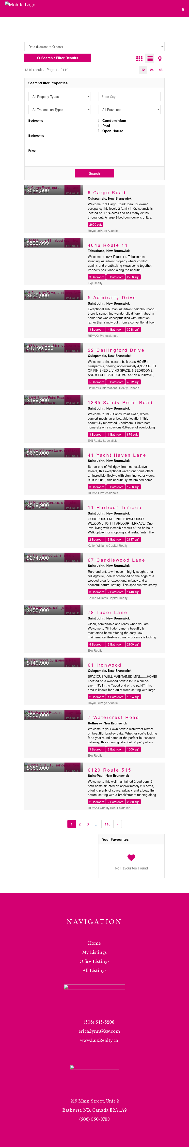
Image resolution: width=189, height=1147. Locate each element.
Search (94, 173)
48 (160, 69)
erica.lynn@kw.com (99, 1031)
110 (107, 824)
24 (152, 69)
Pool (105, 125)
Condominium (113, 120)
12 (143, 69)
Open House (112, 130)
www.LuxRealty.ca (99, 1040)
